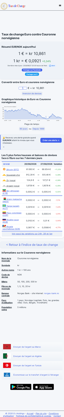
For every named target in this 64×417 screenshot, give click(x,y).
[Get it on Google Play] (20, 387)
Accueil (30, 413)
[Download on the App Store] (43, 387)
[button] (52, 65)
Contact (57, 416)
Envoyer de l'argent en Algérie (27, 356)
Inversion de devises (32, 93)
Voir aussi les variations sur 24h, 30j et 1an (32, 234)
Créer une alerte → (51, 140)
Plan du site (41, 413)
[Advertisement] (32, 21)
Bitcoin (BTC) (12, 169)
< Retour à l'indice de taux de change (32, 245)
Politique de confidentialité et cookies (33, 416)
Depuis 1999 (38, 129)
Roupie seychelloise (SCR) (11, 227)
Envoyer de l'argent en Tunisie (27, 365)
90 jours (23, 129)
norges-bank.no (51, 293)
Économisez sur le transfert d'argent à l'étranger (36, 375)
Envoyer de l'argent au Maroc (27, 347)
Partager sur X (32, 74)
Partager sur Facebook (32, 70)
